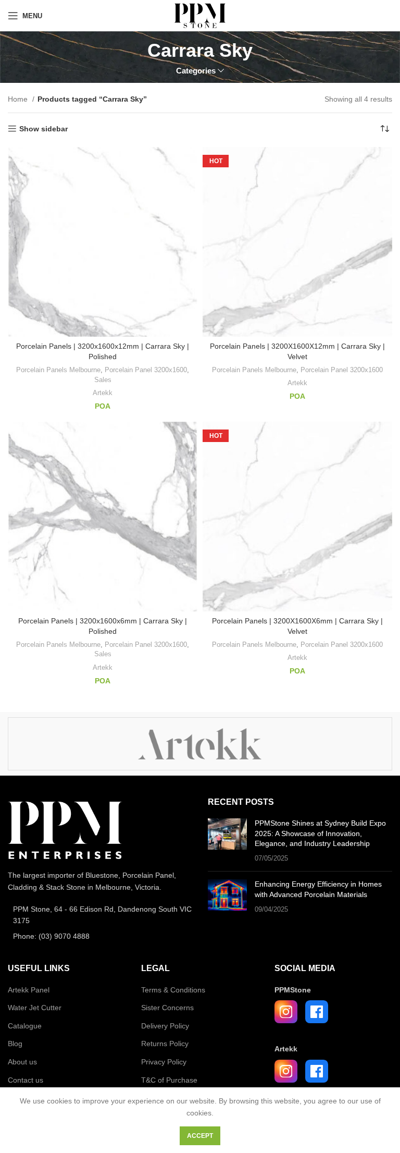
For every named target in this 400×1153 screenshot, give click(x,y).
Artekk (103, 393)
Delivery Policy (165, 1026)
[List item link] (100, 915)
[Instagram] (285, 1011)
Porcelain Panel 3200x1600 (146, 370)
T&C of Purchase (169, 1080)
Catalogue (25, 1026)
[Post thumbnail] (227, 840)
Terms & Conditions (173, 990)
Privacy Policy (163, 1062)
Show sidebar (43, 129)
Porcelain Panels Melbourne (58, 370)
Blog (15, 1043)
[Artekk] (199, 744)
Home (19, 99)
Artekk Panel (28, 990)
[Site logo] (200, 15)
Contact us (25, 1080)
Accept (200, 1135)
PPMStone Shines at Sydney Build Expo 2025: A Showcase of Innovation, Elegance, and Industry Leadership (320, 833)
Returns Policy (165, 1043)
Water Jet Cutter (34, 1007)
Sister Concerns (167, 1007)
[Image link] (65, 830)
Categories (196, 71)
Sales (102, 380)
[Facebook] (316, 1011)
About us (22, 1062)
